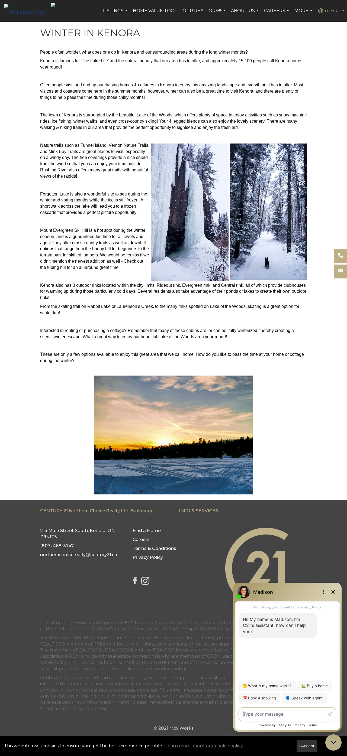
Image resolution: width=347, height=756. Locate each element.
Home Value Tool (155, 10)
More (304, 13)
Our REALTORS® (204, 13)
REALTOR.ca (80, 662)
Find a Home (147, 530)
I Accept (306, 746)
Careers (277, 13)
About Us (245, 13)
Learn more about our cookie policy (204, 745)
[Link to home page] (27, 11)
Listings (116, 13)
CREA (100, 644)
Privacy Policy (148, 557)
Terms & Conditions (154, 548)
